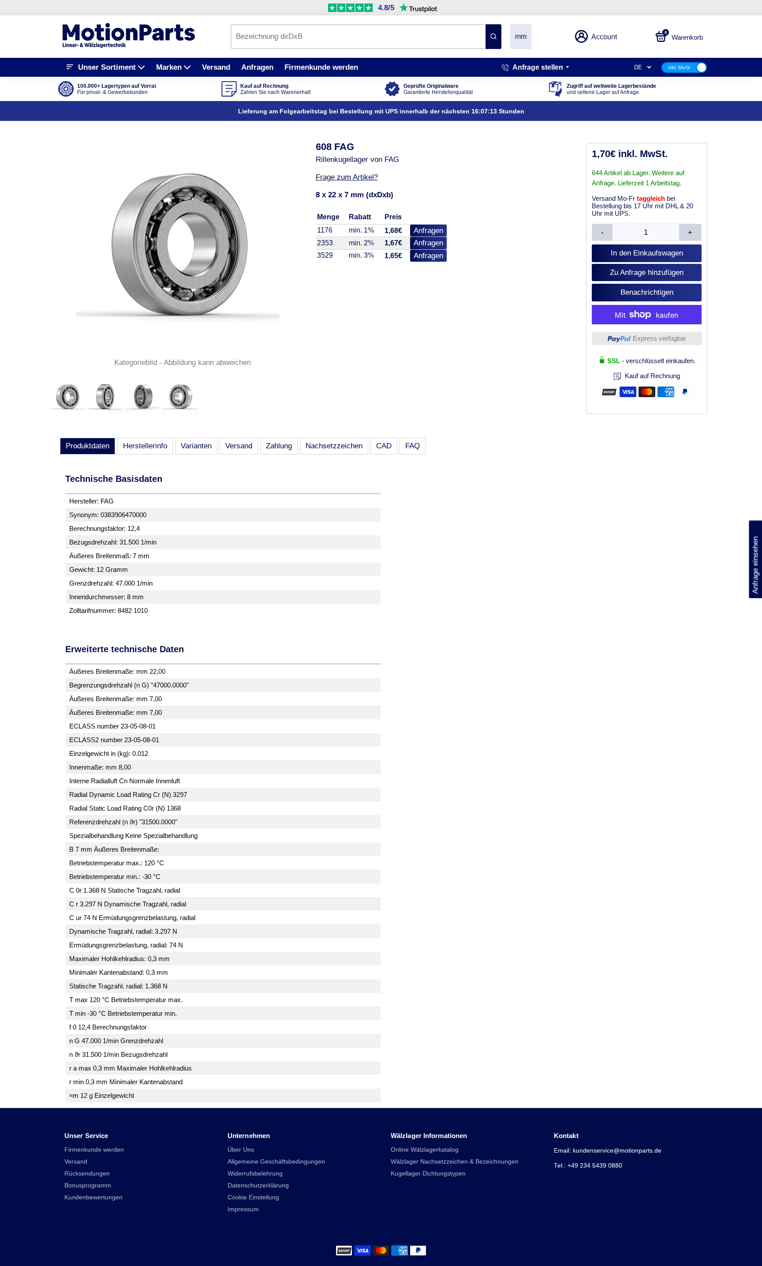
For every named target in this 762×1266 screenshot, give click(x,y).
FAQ (412, 446)
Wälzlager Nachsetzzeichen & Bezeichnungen (455, 1161)
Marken (169, 67)
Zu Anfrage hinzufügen (647, 272)
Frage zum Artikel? (347, 177)
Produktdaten (87, 446)
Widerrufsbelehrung (255, 1173)
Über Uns (241, 1149)
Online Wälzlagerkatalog (425, 1149)
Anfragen (257, 67)
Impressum (243, 1209)
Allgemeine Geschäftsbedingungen (276, 1161)
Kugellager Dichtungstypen (428, 1173)
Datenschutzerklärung (258, 1185)
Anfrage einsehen (755, 559)
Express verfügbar (659, 338)
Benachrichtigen (646, 292)
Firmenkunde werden (321, 67)
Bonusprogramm (87, 1185)
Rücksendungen (87, 1173)
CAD (384, 446)
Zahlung (279, 446)
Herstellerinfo (145, 446)
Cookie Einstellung (253, 1197)
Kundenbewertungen (93, 1197)
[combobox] (357, 36)
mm (521, 36)
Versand (216, 67)
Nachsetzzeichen (334, 446)
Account (604, 37)
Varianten (196, 446)
